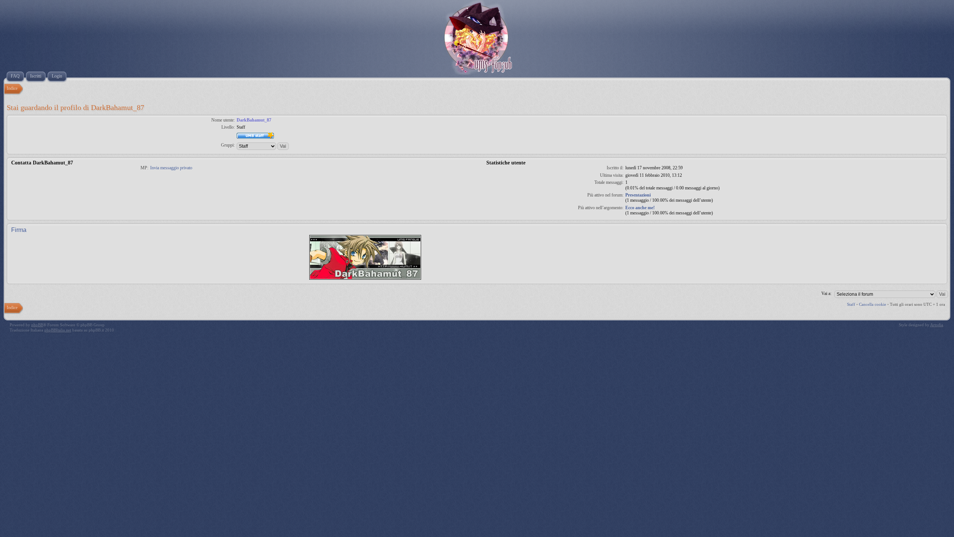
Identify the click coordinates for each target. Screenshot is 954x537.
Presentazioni (638, 195)
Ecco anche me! (640, 207)
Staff (851, 304)
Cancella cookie (872, 304)
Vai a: (826, 293)
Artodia (936, 325)
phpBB (37, 325)
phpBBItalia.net (57, 330)
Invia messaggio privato (171, 167)
